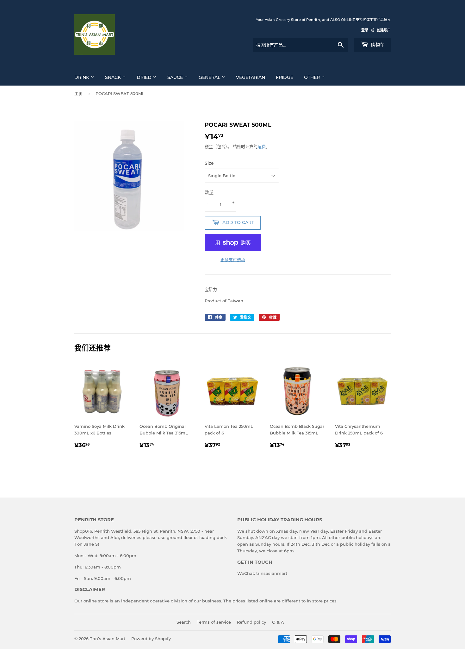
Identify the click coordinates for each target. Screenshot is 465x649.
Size (209, 163)
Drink (82, 77)
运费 (261, 146)
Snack (113, 77)
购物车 (377, 45)
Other (312, 77)
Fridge (284, 77)
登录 (364, 30)
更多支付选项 (232, 259)
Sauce (175, 77)
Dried (145, 77)
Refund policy (251, 622)
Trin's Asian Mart (107, 638)
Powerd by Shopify (151, 638)
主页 (78, 93)
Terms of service (214, 622)
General (210, 77)
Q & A (278, 622)
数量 (209, 192)
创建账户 (384, 30)
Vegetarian (250, 77)
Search (184, 622)
